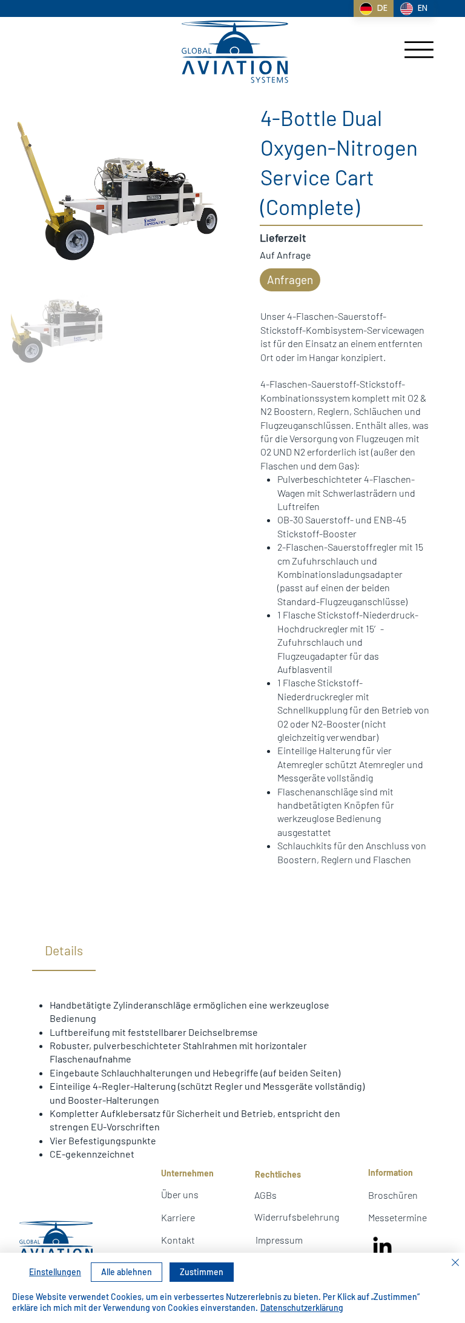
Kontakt (178, 1239)
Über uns (180, 1194)
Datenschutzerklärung (301, 1307)
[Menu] (419, 49)
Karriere (178, 1217)
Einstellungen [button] (55, 1272)
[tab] (64, 950)
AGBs (265, 1195)
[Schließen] (455, 1263)
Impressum (279, 1239)
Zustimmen (201, 1272)
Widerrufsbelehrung (296, 1216)
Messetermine (397, 1217)
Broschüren (393, 1195)
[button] (290, 280)
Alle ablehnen (126, 1272)
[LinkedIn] (382, 1247)
